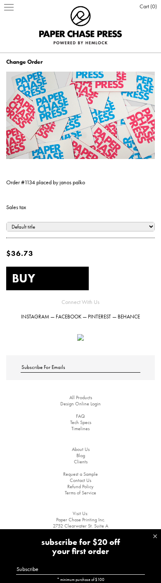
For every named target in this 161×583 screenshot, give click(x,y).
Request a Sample (80, 474)
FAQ (80, 416)
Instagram (35, 316)
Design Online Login (80, 403)
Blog (80, 455)
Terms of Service (80, 492)
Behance (129, 316)
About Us (81, 449)
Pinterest (99, 316)
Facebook (68, 316)
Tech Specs (80, 422)
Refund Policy (80, 486)
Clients (81, 461)
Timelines (80, 428)
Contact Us (80, 480)
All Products (80, 397)
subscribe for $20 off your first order (80, 546)
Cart (147, 6)
